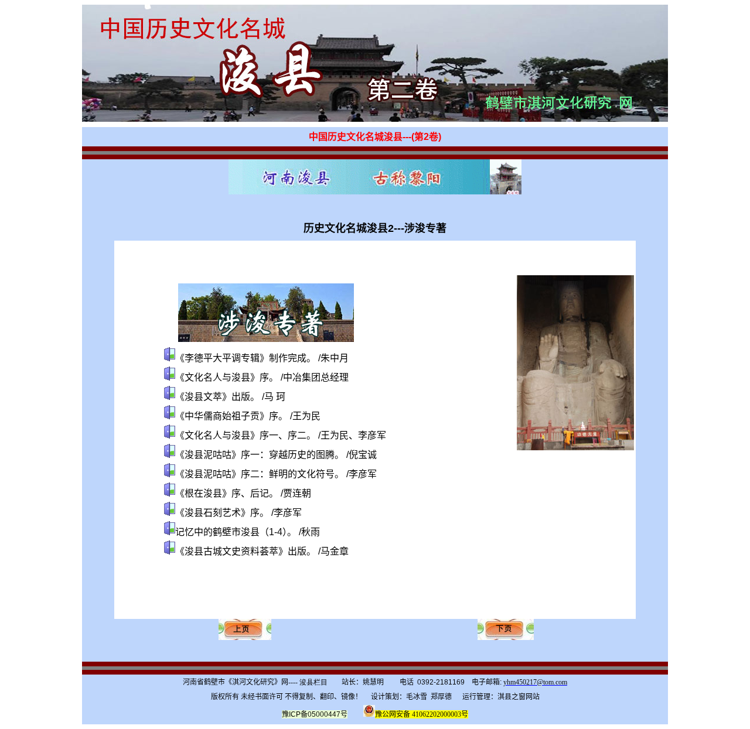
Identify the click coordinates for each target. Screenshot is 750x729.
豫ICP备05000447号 (314, 714)
